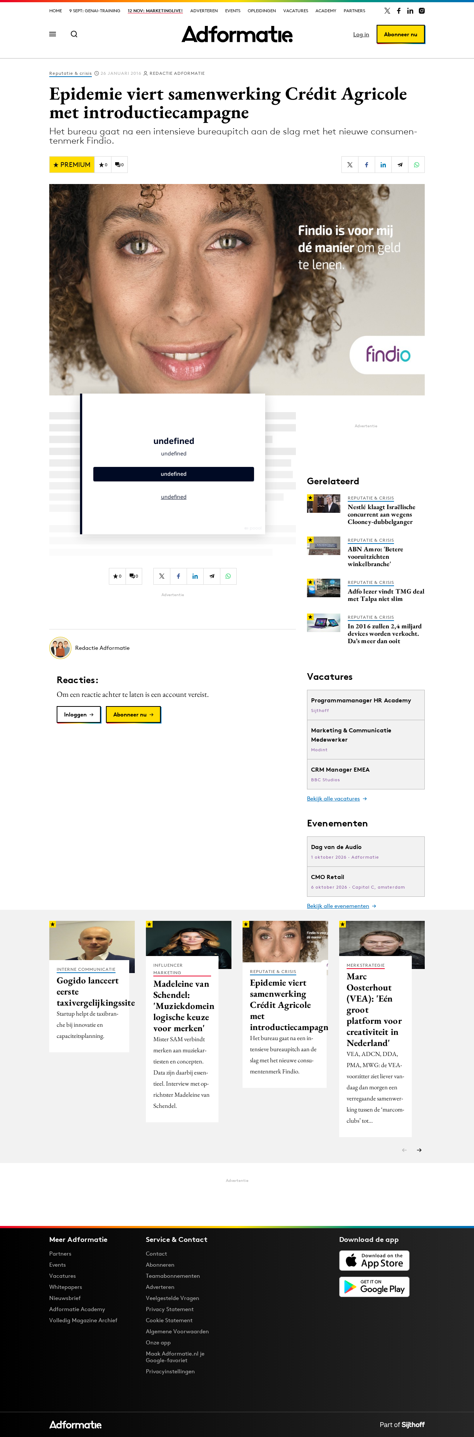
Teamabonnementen (173, 1275)
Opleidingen (262, 10)
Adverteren (204, 10)
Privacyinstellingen (170, 1371)
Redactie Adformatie (177, 73)
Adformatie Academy (77, 1309)
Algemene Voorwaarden (177, 1331)
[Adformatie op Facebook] (399, 11)
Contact (156, 1253)
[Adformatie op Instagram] (422, 11)
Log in (361, 34)
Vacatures (295, 10)
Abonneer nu (400, 34)
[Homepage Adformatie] (237, 34)
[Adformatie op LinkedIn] (410, 11)
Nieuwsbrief (65, 1297)
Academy (326, 10)
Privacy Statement (170, 1309)
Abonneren (160, 1264)
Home (55, 10)
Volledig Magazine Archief (83, 1320)
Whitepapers (65, 1286)
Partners (354, 10)
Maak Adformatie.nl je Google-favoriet (175, 1357)
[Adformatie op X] (387, 11)
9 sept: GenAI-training (94, 10)
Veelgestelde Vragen (172, 1297)
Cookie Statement (169, 1320)
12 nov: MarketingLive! (155, 10)
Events (232, 10)
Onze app (158, 1342)
